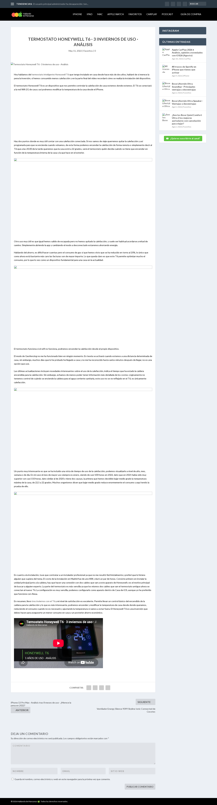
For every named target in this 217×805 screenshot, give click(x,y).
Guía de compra (191, 14)
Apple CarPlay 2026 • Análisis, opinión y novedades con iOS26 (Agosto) (187, 52)
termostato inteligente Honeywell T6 (50, 74)
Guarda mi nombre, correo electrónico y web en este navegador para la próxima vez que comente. (62, 779)
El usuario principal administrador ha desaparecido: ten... (60, 4)
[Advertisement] (83, 117)
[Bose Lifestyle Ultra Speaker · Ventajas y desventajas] (166, 103)
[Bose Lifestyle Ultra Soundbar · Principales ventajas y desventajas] (166, 86)
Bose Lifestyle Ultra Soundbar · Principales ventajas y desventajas (184, 86)
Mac (100, 14)
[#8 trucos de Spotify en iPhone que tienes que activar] (166, 69)
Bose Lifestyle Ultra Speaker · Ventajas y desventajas (187, 102)
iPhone (77, 14)
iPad (89, 14)
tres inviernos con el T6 (44, 601)
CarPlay (151, 14)
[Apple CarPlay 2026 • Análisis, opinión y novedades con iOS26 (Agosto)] (166, 52)
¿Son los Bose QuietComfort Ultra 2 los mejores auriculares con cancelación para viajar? (187, 119)
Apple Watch (115, 14)
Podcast (167, 14)
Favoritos (135, 14)
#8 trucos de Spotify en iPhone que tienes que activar (184, 69)
